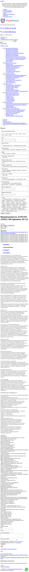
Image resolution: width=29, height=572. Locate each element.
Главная (5, 9)
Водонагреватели (8, 102)
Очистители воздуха (10, 69)
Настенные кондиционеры (12, 49)
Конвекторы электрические (12, 77)
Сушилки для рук (10, 72)
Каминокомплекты (10, 81)
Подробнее (6, 566)
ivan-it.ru (11, 570)
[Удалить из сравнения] (13, 225)
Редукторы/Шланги (10, 99)
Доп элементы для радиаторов (13, 112)
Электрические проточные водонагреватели (16, 104)
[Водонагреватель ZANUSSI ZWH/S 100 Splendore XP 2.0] (14, 234)
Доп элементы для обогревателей (13, 80)
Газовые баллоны (10, 101)
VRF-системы (9, 61)
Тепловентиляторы (10, 78)
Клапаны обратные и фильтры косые (14, 115)
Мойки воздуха (9, 64)
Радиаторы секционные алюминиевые (15, 111)
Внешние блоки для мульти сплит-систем (15, 56)
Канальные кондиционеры (12, 54)
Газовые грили (9, 96)
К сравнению (4, 43)
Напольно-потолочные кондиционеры (15, 53)
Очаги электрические (11, 82)
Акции (4, 13)
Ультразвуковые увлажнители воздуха (14, 65)
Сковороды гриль (10, 97)
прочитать (18, 542)
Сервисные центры (7, 16)
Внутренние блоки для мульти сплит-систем (16, 58)
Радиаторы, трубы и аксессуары (11, 108)
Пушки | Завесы (8, 83)
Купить (2, 566)
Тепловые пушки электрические (13, 85)
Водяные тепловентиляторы (12, 90)
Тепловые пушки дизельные (12, 86)
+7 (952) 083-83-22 (9, 32)
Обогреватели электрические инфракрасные (16, 75)
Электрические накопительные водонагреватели (17, 103)
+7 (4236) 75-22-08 (9, 28)
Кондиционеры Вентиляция (11, 48)
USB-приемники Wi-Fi (11, 107)
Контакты (5, 15)
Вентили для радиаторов (11, 113)
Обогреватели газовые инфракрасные (14, 76)
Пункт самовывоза (7, 11)
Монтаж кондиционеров (9, 14)
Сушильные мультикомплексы (13, 71)
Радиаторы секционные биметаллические (15, 109)
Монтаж (2, 45)
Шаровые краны (9, 114)
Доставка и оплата (7, 10)
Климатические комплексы (12, 67)
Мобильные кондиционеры (12, 55)
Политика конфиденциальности (15, 569)
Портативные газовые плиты (12, 93)
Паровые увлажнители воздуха (13, 66)
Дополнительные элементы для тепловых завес (17, 91)
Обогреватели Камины (9, 74)
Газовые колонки (10, 106)
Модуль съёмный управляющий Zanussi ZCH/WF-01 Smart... (14, 555)
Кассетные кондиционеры (12, 50)
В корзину (3, 38)
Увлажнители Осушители (10, 63)
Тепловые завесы (10, 88)
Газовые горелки (10, 98)
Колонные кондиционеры (12, 51)
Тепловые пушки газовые (12, 87)
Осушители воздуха (10, 70)
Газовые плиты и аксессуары (11, 92)
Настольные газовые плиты (12, 95)
